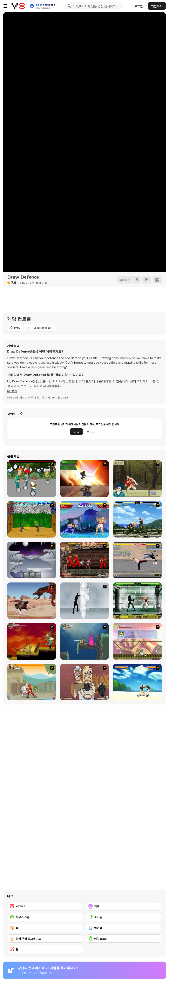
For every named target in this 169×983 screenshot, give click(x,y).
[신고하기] (146, 280)
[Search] (68, 6)
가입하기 (157, 6)
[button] (12, 391)
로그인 (138, 6)
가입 (76, 432)
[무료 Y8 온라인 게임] (18, 6)
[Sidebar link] (5, 6)
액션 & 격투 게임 (29, 397)
